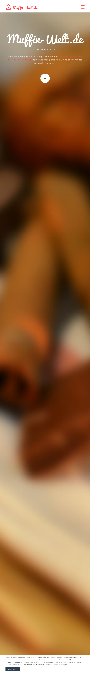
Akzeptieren (12, 669)
